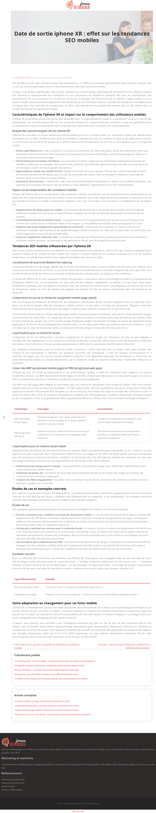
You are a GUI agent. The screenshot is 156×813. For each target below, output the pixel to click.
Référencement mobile (22, 78)
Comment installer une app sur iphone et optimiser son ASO (41, 701)
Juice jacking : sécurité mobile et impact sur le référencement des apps (46, 674)
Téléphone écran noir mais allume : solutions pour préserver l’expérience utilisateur (52, 714)
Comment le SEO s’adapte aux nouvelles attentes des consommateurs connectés (50, 678)
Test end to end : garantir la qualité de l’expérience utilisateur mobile (47, 646)
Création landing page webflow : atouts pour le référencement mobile (46, 710)
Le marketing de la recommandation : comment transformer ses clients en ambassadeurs (54, 661)
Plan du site (78, 811)
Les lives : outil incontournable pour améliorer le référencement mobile (123, 646)
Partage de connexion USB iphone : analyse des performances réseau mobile (49, 665)
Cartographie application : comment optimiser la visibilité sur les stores (46, 705)
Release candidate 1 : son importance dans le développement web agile (46, 670)
